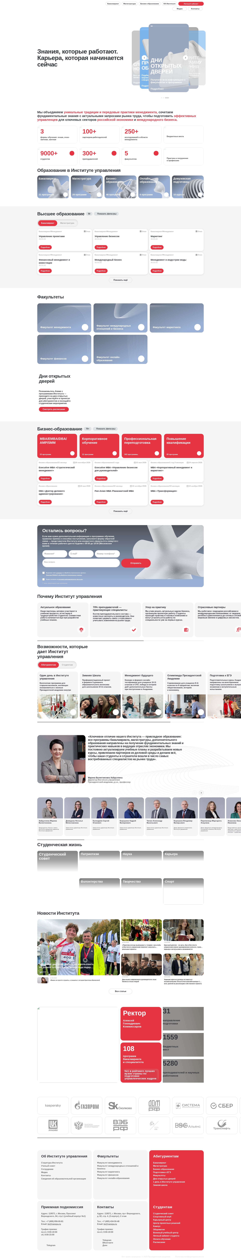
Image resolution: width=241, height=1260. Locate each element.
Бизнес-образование (163, 1169)
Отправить (135, 563)
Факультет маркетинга (108, 1172)
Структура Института (52, 1163)
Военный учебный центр (165, 1233)
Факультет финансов (107, 1175)
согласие (59, 572)
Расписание (159, 1242)
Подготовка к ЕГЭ (162, 1172)
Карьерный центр (162, 1220)
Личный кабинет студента (166, 1236)
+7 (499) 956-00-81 (54, 1221)
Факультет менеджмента (109, 1163)
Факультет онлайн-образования (113, 1178)
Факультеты (159, 1175)
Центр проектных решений (166, 1223)
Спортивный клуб (162, 1217)
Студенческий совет (163, 1213)
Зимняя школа (160, 1185)
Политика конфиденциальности (189, 1257)
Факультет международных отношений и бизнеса (117, 1167)
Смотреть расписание (54, 409)
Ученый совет (48, 1166)
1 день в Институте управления (169, 1182)
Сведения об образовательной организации (63, 1179)
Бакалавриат (159, 1163)
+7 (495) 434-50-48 (110, 1221)
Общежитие (159, 1229)
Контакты (46, 1175)
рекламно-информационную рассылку (70, 579)
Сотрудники (47, 1169)
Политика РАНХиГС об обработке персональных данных (64, 575)
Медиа (44, 1172)
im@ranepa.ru (54, 1224)
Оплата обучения (161, 1239)
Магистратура (160, 1166)
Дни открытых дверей (164, 1179)
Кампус (157, 1226)
